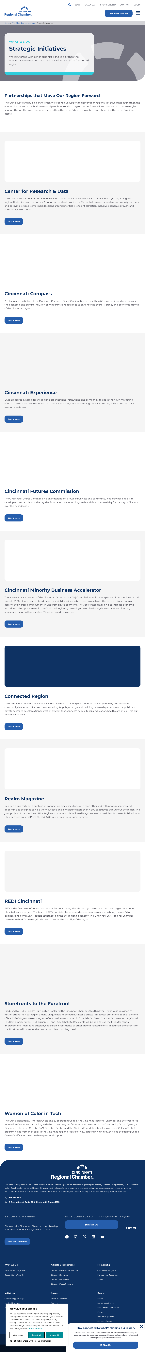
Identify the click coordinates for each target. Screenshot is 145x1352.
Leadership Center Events (108, 1308)
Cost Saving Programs (107, 1270)
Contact (125, 5)
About (54, 1293)
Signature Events (104, 1321)
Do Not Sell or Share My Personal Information (30, 1341)
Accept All (54, 1335)
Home (7, 23)
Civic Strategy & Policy (14, 1299)
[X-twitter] (84, 1236)
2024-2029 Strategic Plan (15, 1270)
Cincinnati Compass (59, 1275)
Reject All (36, 1335)
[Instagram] (75, 1236)
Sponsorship (108, 5)
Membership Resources (107, 1275)
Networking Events (105, 1317)
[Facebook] (66, 1236)
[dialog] (37, 1325)
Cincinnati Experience (60, 1279)
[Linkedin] (93, 1236)
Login (137, 5)
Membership (104, 1265)
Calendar (90, 5)
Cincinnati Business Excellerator (64, 1270)
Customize (18, 1335)
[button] (141, 1326)
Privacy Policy (35, 1328)
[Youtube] (102, 1236)
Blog (77, 5)
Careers (54, 1303)
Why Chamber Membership (23, 23)
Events (100, 1279)
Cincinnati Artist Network (62, 1284)
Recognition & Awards (14, 1275)
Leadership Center (12, 1303)
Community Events (105, 1303)
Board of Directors (59, 1299)
